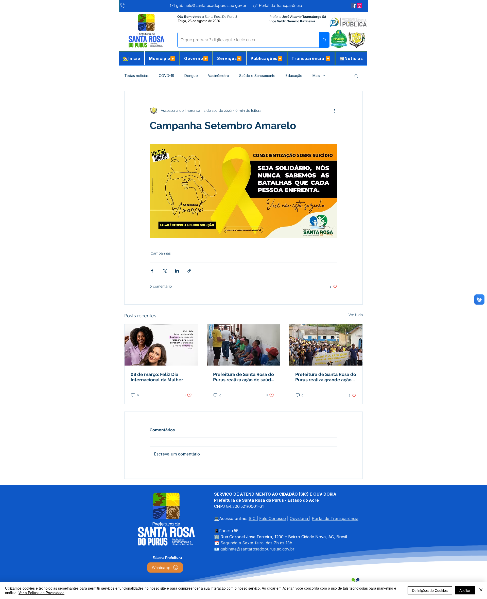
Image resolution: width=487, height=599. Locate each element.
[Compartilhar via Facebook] (152, 270)
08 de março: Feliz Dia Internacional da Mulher (157, 377)
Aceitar (465, 590)
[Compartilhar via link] (189, 270)
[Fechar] (481, 590)
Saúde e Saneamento (257, 75)
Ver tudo (356, 315)
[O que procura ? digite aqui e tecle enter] (324, 40)
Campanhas (161, 253)
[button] (162, 58)
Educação (294, 75)
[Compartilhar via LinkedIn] (177, 270)
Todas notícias (136, 75)
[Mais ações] (334, 110)
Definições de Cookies (430, 590)
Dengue (191, 75)
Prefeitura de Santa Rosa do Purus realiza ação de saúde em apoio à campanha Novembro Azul (243, 377)
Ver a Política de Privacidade (41, 592)
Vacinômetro (218, 75)
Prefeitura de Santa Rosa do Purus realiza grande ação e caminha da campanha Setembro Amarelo (325, 377)
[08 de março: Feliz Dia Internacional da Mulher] (161, 345)
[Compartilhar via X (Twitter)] (164, 270)
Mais (316, 75)
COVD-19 (166, 75)
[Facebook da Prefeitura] (353, 5)
